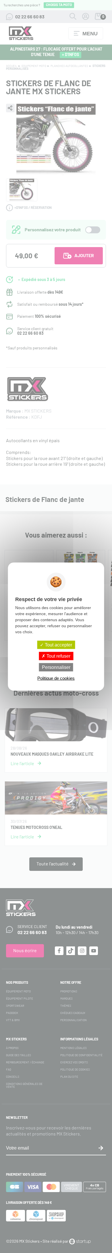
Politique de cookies (56, 678)
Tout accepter (58, 644)
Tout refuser (57, 655)
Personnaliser (56, 667)
